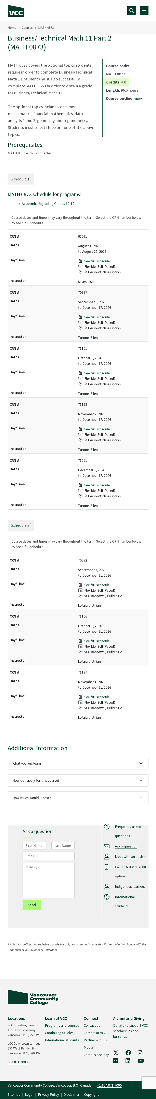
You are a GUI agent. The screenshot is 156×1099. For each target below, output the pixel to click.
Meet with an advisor (131, 856)
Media (88, 1047)
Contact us (92, 1025)
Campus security (96, 1054)
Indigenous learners (130, 886)
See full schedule (97, 261)
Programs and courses (62, 1025)
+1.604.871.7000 (133, 867)
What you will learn (26, 763)
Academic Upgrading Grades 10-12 (48, 203)
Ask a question (126, 846)
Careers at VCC (95, 1032)
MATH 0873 (46, 27)
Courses (27, 27)
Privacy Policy (48, 1094)
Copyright (91, 1094)
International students (62, 1040)
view (138, 98)
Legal (29, 1094)
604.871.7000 (18, 1062)
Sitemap (14, 1094)
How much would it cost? (31, 797)
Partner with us (95, 1040)
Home (12, 27)
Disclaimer (71, 1094)
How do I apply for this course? (35, 780)
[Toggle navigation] (131, 10)
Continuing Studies (59, 1032)
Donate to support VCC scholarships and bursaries (130, 1031)
